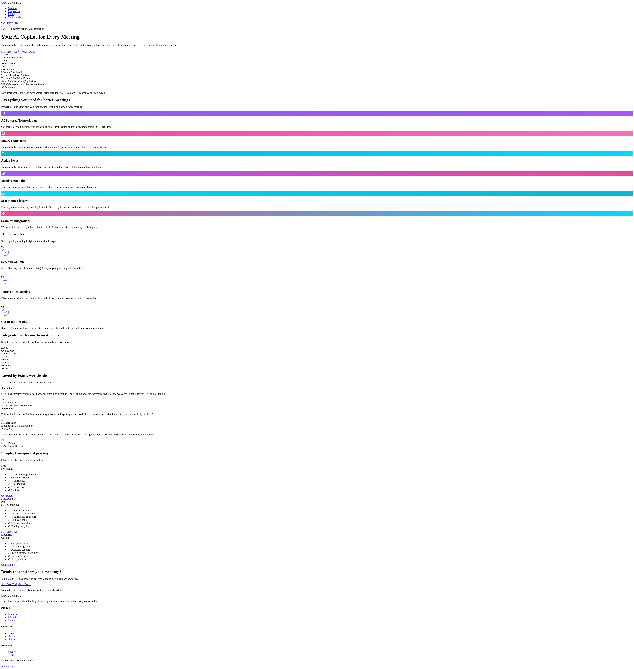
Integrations (14, 11)
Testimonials (14, 17)
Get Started (7, 495)
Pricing (11, 14)
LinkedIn (9, 666)
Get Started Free (9, 22)
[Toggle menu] (2, 26)
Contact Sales (8, 564)
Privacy (12, 652)
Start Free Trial (9, 51)
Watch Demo (28, 51)
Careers (12, 636)
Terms (11, 654)
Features (12, 8)
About (11, 633)
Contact (12, 639)
